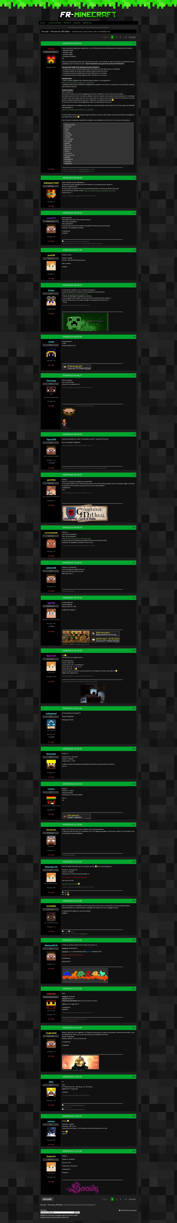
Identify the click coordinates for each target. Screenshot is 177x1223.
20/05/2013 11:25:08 (72, 901)
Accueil (42, 23)
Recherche (67, 23)
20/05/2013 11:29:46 (72, 1027)
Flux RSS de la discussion (129, 1210)
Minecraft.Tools (83, 171)
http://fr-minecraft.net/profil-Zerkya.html (75, 294)
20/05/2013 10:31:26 (72, 708)
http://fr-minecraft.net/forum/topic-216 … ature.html (77, 109)
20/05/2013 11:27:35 (72, 988)
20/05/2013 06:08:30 (72, 178)
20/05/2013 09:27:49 (72, 250)
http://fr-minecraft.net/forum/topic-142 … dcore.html (78, 82)
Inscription (76, 23)
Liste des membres (55, 23)
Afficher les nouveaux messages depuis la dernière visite (58, 1215)
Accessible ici (83, 933)
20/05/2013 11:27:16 (72, 940)
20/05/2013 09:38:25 (72, 434)
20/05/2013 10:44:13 (72, 784)
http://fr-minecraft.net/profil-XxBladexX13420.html (100, 190)
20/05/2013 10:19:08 (72, 650)
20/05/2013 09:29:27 (72, 285)
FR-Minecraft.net (83, 169)
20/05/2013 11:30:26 (72, 1076)
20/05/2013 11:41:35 (72, 1151)
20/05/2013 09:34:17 (72, 375)
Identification (87, 23)
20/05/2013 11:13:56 (72, 824)
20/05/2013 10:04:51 (72, 562)
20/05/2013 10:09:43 (72, 597)
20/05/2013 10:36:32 (72, 749)
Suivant (132, 37)
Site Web (52, 463)
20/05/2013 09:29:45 (72, 336)
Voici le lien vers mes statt (70, 884)
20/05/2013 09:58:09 (72, 527)
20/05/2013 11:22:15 (72, 861)
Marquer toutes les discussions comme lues (54, 1217)
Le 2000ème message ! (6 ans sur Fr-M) (78, 644)
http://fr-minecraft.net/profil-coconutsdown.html (76, 538)
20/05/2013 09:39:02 (72, 475)
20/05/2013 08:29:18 (72, 213)
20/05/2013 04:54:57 (72, 43)
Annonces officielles (60, 31)
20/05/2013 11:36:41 (72, 1116)
